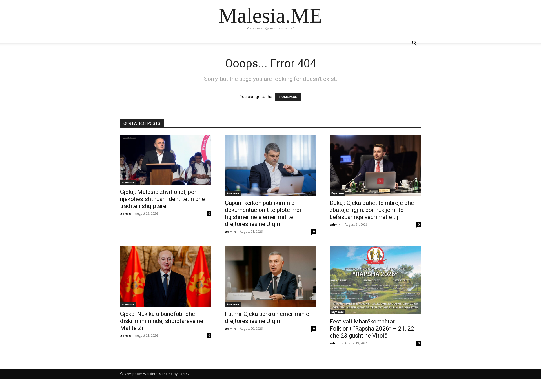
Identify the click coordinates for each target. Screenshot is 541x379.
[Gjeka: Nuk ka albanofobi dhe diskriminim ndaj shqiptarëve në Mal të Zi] (165, 276)
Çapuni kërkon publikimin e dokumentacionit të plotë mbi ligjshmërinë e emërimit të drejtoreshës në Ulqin (263, 213)
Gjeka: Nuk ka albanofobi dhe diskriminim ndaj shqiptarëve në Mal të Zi (161, 321)
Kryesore (128, 182)
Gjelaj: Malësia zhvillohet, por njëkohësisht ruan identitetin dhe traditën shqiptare (162, 199)
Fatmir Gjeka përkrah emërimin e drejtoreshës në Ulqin (267, 317)
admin (125, 213)
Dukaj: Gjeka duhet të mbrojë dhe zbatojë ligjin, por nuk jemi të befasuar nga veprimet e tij (372, 210)
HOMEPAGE (288, 97)
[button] (414, 43)
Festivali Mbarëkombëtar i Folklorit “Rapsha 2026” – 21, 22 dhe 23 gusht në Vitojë (372, 328)
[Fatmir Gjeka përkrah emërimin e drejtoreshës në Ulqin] (270, 276)
